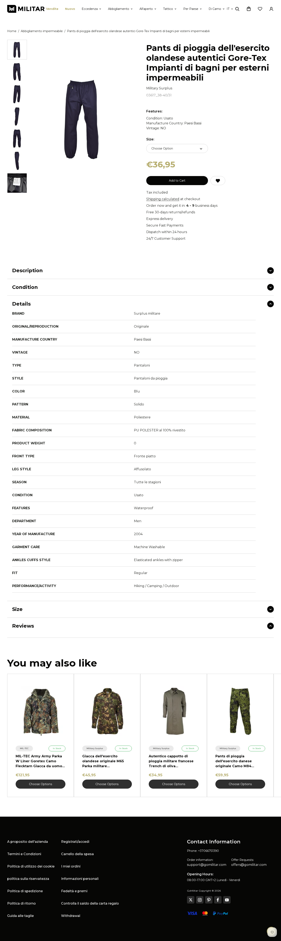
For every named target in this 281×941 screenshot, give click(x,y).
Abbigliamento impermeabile (42, 31)
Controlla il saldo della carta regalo (90, 903)
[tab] (17, 50)
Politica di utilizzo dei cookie (31, 866)
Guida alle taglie (20, 916)
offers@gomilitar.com (249, 865)
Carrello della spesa (77, 854)
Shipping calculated (162, 199)
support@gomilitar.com (206, 865)
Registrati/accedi (75, 842)
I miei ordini (70, 866)
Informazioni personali (80, 879)
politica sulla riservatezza (28, 879)
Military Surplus (159, 88)
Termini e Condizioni (24, 854)
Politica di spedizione (25, 891)
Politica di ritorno (21, 903)
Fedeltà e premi (74, 891)
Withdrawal (70, 916)
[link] (24, 748)
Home (11, 31)
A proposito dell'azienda (27, 842)
